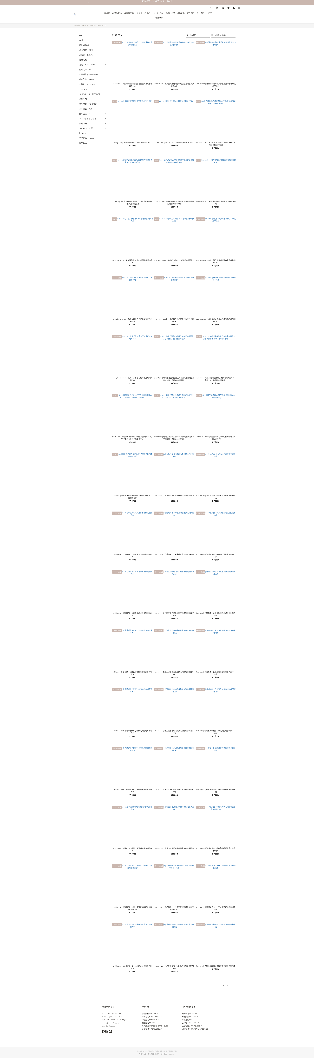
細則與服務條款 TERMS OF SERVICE (195, 1029)
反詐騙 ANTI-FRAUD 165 (190, 1022)
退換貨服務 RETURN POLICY (152, 1029)
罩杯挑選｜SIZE (85, 108)
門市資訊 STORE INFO (190, 1016)
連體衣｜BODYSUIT (87, 84)
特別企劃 (200, 13)
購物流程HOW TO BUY (150, 1013)
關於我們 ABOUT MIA (189, 1013)
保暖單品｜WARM (86, 138)
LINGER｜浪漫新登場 (113, 13)
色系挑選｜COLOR (86, 113)
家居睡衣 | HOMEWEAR (88, 74)
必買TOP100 (129, 13)
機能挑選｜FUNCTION (89, 25)
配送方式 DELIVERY (149, 1022)
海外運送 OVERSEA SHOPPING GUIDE (155, 1026)
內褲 (81, 40)
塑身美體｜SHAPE (86, 79)
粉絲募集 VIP (186, 1019)
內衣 (210, 13)
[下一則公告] (226, 3)
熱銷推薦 (83, 59)
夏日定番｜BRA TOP (185, 13)
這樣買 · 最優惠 (143, 13)
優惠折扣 (83, 99)
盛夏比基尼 (170, 13)
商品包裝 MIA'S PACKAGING (152, 1016)
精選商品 (83, 143)
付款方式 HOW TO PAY (150, 1019)
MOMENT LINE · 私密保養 (89, 94)
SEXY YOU (158, 13)
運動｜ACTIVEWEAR (87, 64)
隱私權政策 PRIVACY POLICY (192, 1026)
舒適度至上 (102, 25)
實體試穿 (159, 18)
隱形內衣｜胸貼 (86, 49)
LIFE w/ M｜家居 (86, 128)
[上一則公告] (88, 3)
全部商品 (77, 25)
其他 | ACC (83, 133)
